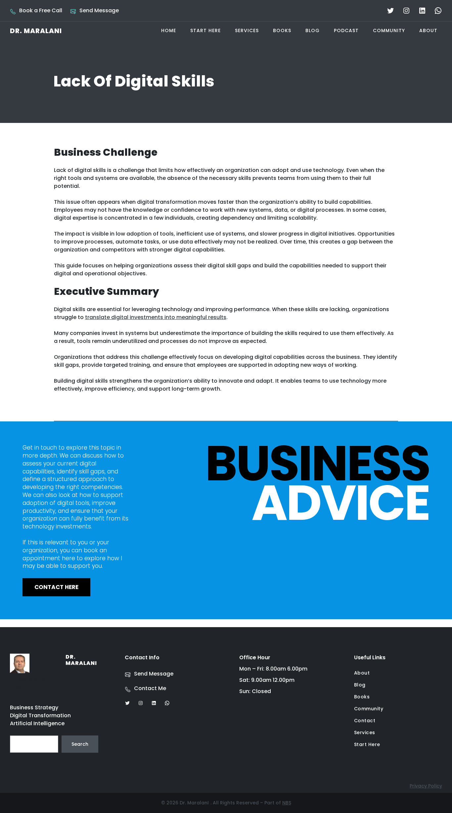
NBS (286, 802)
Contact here (56, 587)
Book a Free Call (40, 10)
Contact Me (150, 688)
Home (168, 30)
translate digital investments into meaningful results (155, 317)
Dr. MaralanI (36, 30)
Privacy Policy (426, 786)
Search (79, 744)
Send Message (99, 10)
